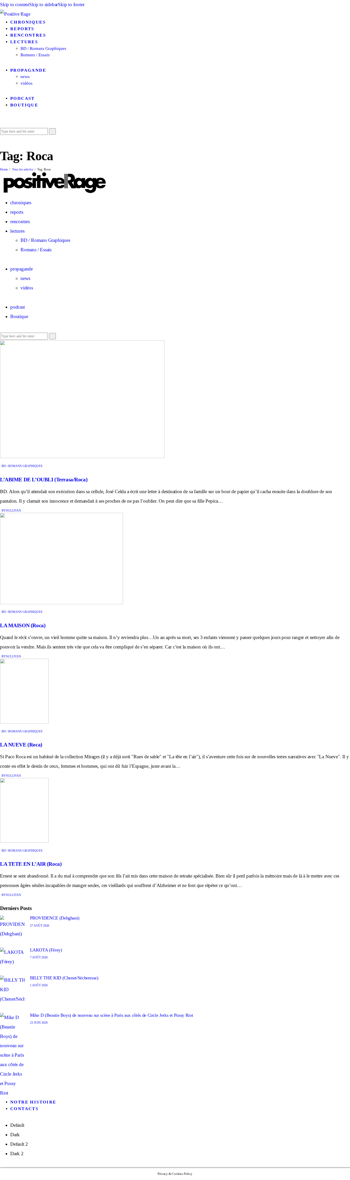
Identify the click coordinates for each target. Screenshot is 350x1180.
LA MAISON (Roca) (22, 625)
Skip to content (14, 4)
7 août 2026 (39, 957)
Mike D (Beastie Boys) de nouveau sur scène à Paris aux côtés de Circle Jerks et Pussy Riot (111, 1015)
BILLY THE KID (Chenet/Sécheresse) (64, 977)
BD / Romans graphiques (22, 466)
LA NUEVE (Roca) (21, 745)
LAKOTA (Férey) (46, 949)
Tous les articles (22, 169)
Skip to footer (71, 4)
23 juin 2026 (39, 1022)
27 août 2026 (39, 925)
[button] (2, 121)
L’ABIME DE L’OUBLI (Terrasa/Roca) (43, 480)
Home (4, 169)
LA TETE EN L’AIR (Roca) (30, 864)
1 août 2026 (39, 985)
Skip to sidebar (43, 4)
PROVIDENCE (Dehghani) (54, 918)
